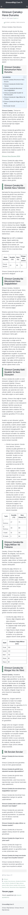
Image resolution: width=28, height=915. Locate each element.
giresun (22, 883)
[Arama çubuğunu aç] (27, 6)
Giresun (6, 879)
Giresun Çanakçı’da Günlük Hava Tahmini (13, 85)
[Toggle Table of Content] (23, 77)
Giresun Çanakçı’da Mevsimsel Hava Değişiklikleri (13, 89)
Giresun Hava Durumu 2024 (11, 156)
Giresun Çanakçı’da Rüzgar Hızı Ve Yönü (14, 102)
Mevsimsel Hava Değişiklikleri (18, 887)
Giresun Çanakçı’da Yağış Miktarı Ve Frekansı (14, 98)
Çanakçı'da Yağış (14, 883)
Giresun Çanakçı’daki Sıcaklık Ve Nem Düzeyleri (13, 94)
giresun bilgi (5, 885)
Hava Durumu (5, 887)
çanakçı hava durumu (9, 881)
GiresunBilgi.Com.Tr (14, 2)
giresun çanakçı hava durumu (17, 885)
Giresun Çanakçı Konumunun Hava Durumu (14, 80)
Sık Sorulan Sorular (9, 106)
